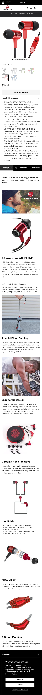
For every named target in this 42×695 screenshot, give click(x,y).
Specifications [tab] (21, 168)
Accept (20, 679)
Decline (20, 685)
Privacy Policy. (11, 674)
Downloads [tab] (35, 168)
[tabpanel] (21, 410)
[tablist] (21, 168)
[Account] (31, 7)
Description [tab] (7, 168)
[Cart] (35, 7)
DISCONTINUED (21, 92)
